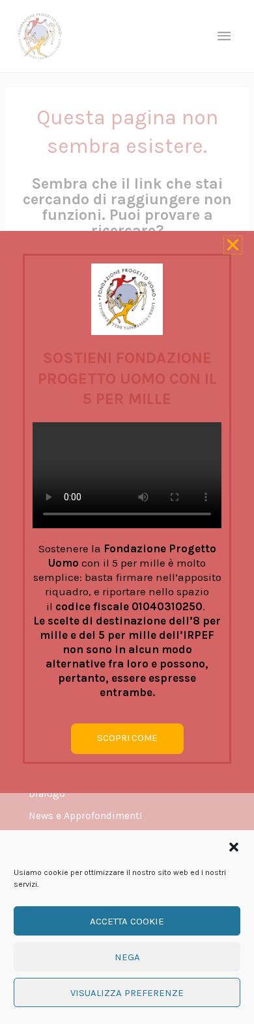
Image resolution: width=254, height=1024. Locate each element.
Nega (127, 957)
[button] (233, 847)
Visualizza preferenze (127, 993)
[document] (127, 512)
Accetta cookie (127, 921)
